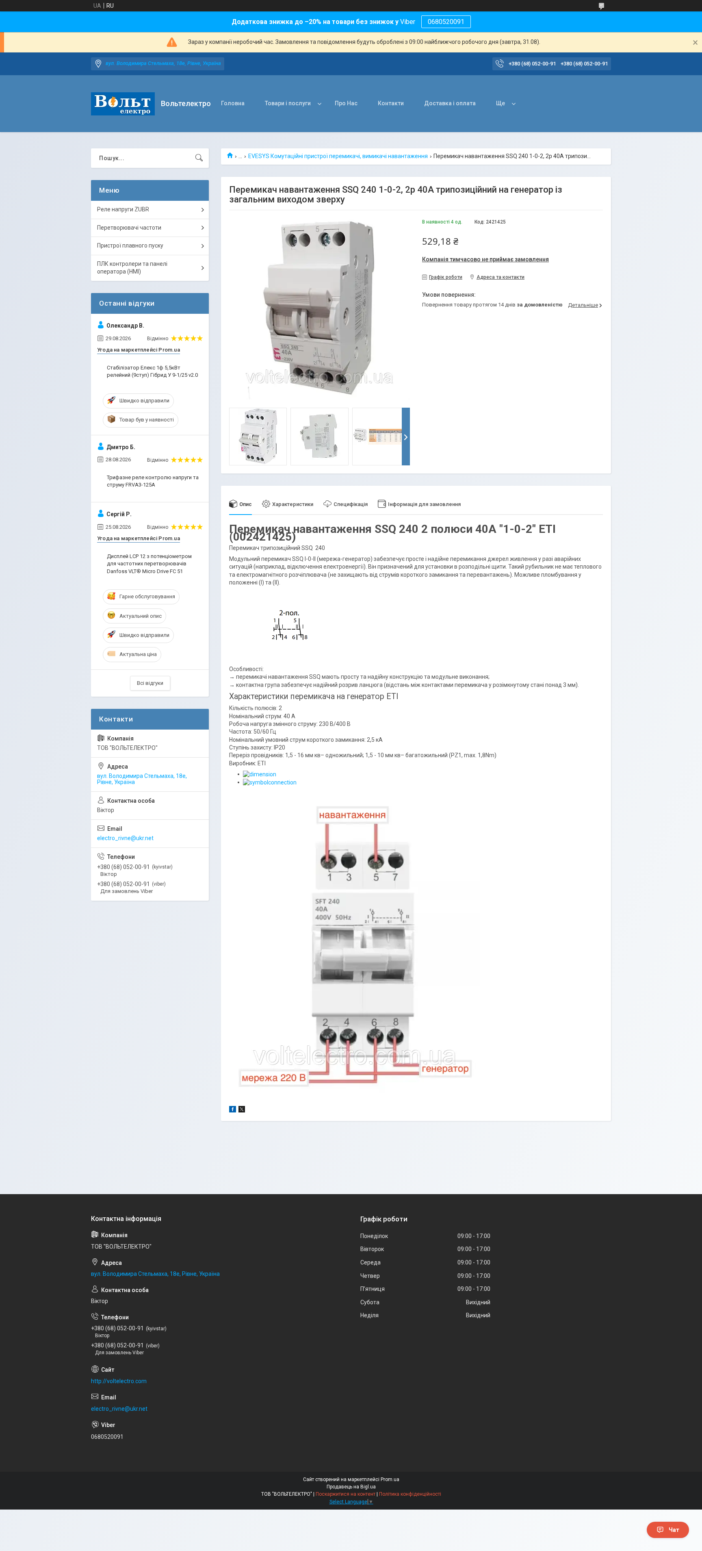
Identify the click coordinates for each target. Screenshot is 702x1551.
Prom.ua (390, 1479)
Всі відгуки (150, 683)
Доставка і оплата (450, 103)
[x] (241, 1110)
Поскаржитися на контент (345, 1494)
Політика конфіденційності (410, 1494)
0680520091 (446, 22)
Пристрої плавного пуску (130, 245)
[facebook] (232, 1110)
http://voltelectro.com (119, 1381)
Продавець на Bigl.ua (351, 1487)
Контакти (391, 103)
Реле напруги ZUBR (123, 209)
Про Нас (346, 103)
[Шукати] (199, 158)
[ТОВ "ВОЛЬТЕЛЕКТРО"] (123, 103)
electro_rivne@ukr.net (125, 838)
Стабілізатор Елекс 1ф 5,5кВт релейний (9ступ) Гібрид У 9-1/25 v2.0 (152, 371)
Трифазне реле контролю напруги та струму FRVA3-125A (153, 481)
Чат (674, 1530)
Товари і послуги (288, 103)
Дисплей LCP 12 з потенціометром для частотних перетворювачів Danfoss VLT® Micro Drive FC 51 (149, 563)
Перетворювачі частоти (129, 227)
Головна (233, 103)
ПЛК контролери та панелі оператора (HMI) (132, 268)
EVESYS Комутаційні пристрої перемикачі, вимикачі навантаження (338, 156)
